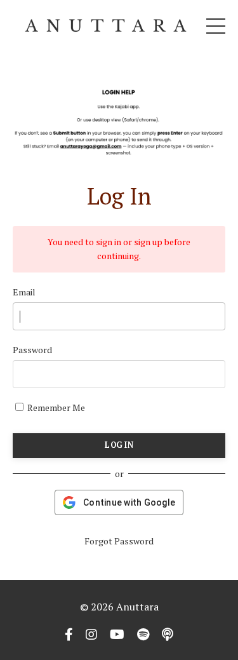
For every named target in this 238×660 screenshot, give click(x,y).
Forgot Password (119, 541)
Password (32, 350)
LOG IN (119, 445)
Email (24, 292)
